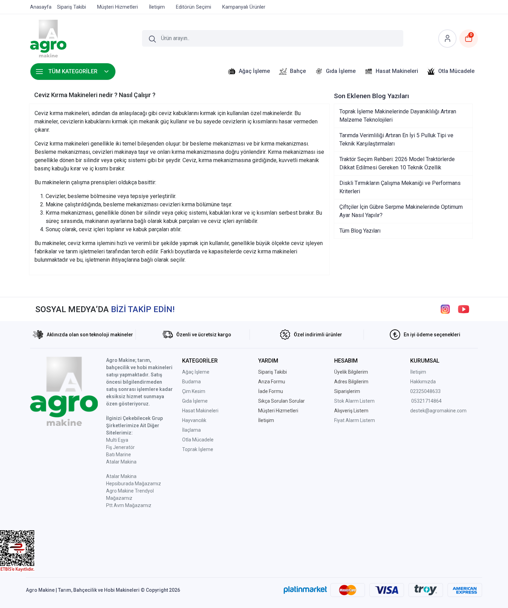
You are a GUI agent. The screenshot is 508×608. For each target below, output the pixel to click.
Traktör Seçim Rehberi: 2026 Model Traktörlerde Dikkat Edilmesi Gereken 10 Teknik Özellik (397, 163)
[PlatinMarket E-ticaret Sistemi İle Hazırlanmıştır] (305, 590)
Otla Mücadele (198, 439)
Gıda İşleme (195, 401)
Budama (191, 381)
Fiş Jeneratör (120, 447)
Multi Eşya (117, 440)
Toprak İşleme (197, 449)
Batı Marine (118, 454)
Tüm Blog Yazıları (359, 230)
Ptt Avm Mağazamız (128, 505)
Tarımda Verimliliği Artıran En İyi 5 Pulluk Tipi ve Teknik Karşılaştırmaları (396, 139)
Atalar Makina (121, 462)
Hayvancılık (194, 420)
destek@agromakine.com (438, 410)
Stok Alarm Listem (354, 401)
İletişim (418, 372)
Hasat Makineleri (200, 410)
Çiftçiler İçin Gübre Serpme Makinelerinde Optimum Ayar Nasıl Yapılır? (401, 211)
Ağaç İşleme (195, 372)
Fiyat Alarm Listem (354, 420)
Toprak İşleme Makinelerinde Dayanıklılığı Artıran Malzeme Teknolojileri (397, 115)
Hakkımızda (423, 381)
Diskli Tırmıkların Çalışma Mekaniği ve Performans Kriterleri (400, 187)
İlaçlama (191, 430)
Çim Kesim (193, 391)
